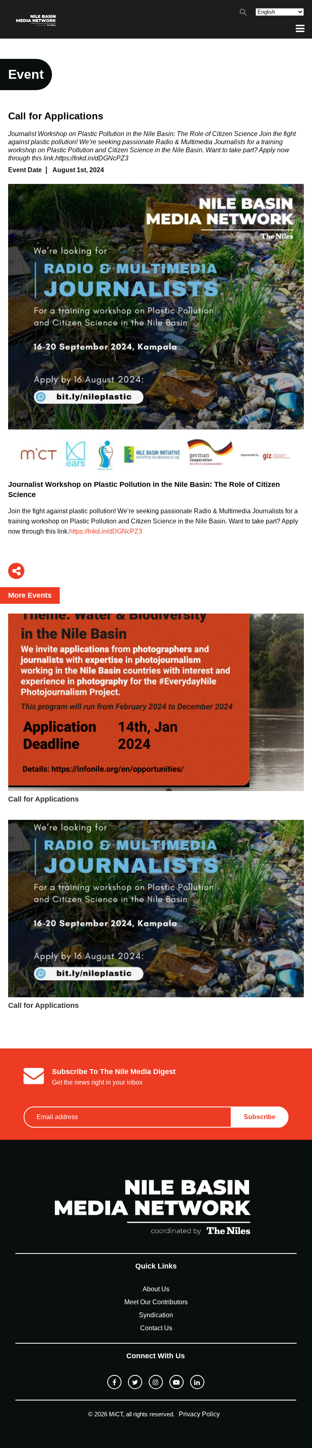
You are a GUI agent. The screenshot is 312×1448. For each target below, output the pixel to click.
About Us (156, 1289)
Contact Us (156, 1328)
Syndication (156, 1315)
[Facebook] (114, 1382)
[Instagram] (156, 1382)
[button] (243, 14)
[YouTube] (176, 1382)
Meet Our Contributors (156, 1302)
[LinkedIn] (197, 1382)
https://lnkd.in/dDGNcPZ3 (105, 531)
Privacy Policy (199, 1414)
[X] (135, 1382)
